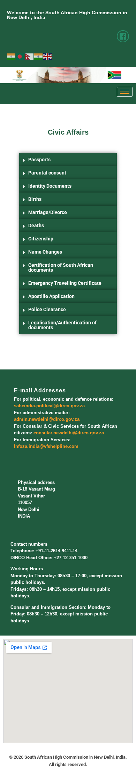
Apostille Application (51, 296)
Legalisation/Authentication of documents (62, 325)
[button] (68, 159)
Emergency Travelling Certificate (64, 283)
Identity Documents (49, 186)
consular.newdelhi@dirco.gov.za (68, 432)
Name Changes (45, 252)
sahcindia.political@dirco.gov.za (49, 405)
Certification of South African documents (60, 267)
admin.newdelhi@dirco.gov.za (47, 419)
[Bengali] (20, 56)
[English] (47, 56)
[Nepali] (29, 56)
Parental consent (47, 173)
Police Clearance (47, 309)
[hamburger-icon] (125, 92)
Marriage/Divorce (47, 212)
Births (34, 199)
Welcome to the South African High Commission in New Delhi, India (67, 15)
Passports (39, 159)
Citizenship (40, 238)
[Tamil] (38, 56)
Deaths (36, 225)
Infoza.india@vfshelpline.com (46, 446)
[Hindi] (11, 56)
